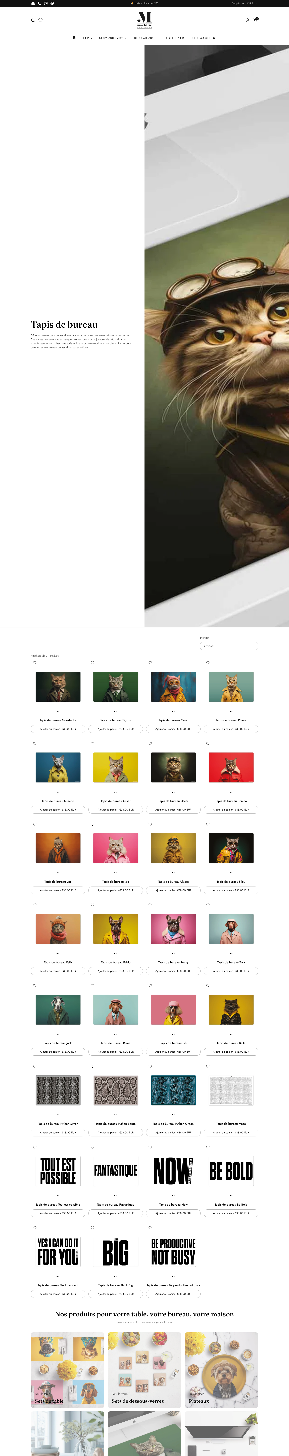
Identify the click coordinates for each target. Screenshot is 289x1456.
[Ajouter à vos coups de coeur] (35, 663)
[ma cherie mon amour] (144, 20)
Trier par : (205, 638)
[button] (33, 20)
